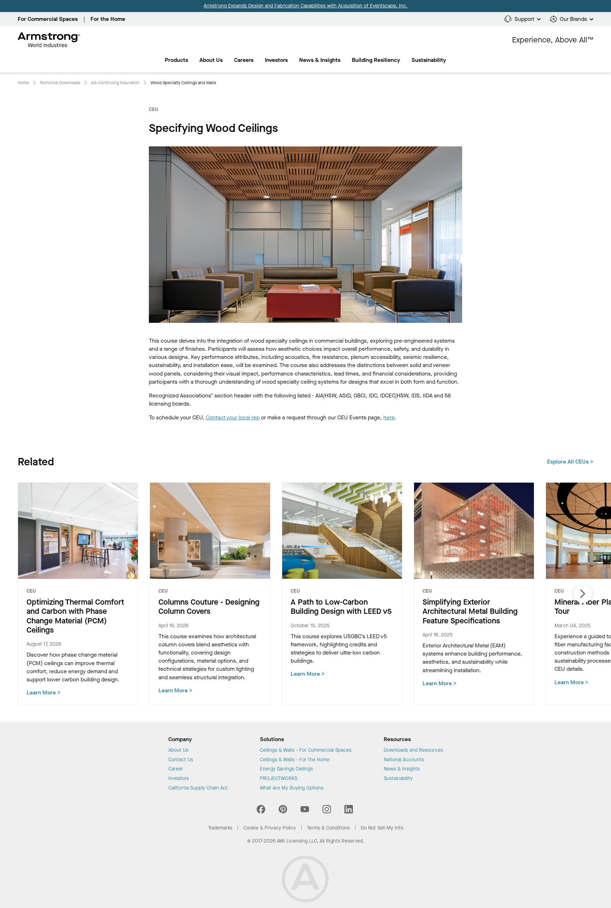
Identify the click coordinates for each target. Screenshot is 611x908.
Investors (276, 60)
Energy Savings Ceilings (286, 769)
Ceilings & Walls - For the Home (295, 760)
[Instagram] (327, 811)
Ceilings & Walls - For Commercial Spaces (305, 750)
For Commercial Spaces (48, 19)
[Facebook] (262, 811)
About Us (211, 60)
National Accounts (404, 760)
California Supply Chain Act (198, 788)
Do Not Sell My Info (382, 828)
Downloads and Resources (413, 750)
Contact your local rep (233, 417)
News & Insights (320, 60)
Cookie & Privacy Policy (269, 828)
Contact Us (180, 760)
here (389, 417)
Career (175, 769)
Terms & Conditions (328, 828)
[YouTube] (305, 811)
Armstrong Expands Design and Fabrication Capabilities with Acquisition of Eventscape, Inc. (305, 5)
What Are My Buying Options (292, 788)
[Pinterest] (283, 811)
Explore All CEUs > (570, 461)
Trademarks (220, 828)
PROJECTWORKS (278, 778)
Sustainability (398, 778)
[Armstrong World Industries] (49, 40)
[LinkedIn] (349, 811)
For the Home (108, 19)
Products (176, 60)
